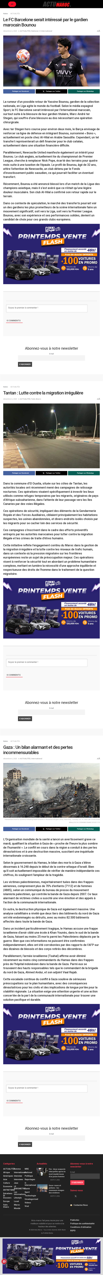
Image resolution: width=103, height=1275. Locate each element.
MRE (27, 1169)
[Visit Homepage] (57, 4)
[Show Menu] (4, 4)
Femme (17, 1169)
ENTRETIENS (9, 1190)
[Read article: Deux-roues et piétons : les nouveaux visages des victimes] (42, 1188)
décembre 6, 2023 (10, 31)
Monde (17, 1208)
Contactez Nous (80, 1205)
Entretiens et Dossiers (7, 1195)
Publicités (74, 1220)
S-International (45, 31)
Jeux (16, 1183)
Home (5, 14)
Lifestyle (18, 1198)
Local (16, 1201)
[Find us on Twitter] (76, 1196)
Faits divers (36, 399)
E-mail (51, 354)
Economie (7, 1186)
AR (12, 4)
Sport (27, 1192)
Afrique (6, 1172)
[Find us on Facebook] (71, 1196)
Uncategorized (31, 1199)
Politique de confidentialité (82, 1223)
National (34, 31)
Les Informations (20, 1193)
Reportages (30, 1179)
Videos (28, 1203)
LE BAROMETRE (19, 1187)
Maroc (17, 1205)
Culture (6, 1183)
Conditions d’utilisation (80, 1227)
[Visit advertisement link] (51, 254)
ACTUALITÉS (15, 14)
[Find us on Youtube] (80, 1196)
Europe (6, 1201)
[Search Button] (99, 4)
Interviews (18, 1179)
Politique (29, 1176)
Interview (18, 1176)
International (36, 759)
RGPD (73, 1231)
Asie (5, 1179)
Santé (27, 1189)
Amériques (8, 1176)
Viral (27, 1206)
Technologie (30, 1196)
